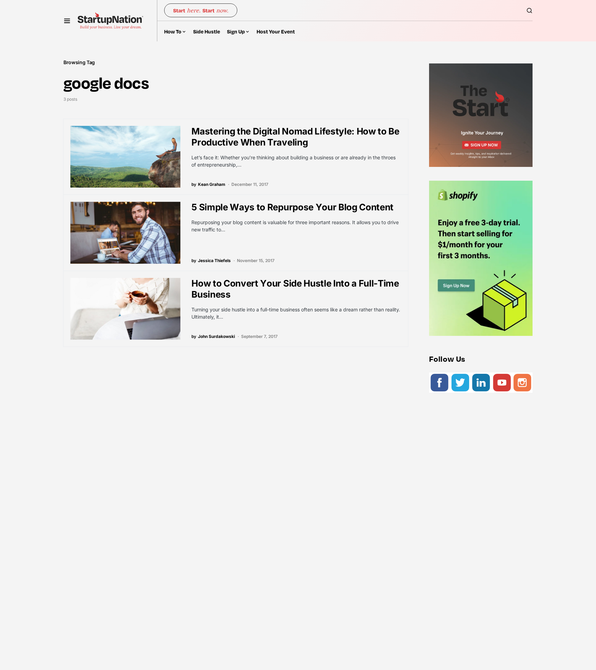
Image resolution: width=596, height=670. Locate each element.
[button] (67, 20)
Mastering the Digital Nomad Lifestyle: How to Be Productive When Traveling (295, 137)
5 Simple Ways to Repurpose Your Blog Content (292, 207)
